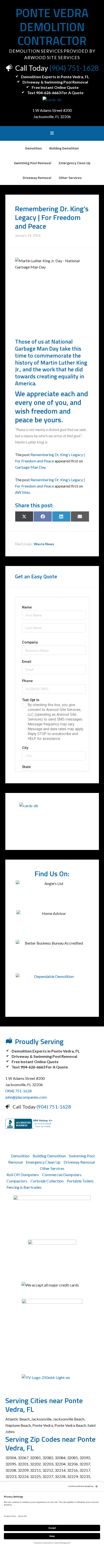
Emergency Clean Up (43, 1162)
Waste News (44, 544)
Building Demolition (49, 1155)
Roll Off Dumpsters (23, 1174)
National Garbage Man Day (44, 345)
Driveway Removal (79, 1162)
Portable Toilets (80, 1181)
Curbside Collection (47, 1181)
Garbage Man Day (30, 467)
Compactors (17, 1181)
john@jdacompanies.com (26, 1097)
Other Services (52, 1168)
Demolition (20, 1155)
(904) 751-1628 (74, 68)
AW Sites (22, 492)
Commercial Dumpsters (62, 1174)
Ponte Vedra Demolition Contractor (52, 26)
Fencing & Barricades (24, 1187)
